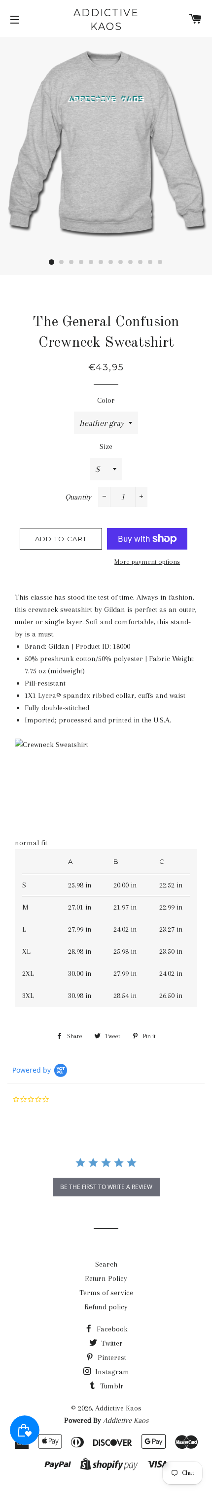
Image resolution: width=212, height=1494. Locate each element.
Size (106, 446)
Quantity (78, 497)
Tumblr (111, 1386)
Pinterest (111, 1357)
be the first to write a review (106, 1187)
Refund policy (106, 1306)
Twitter (111, 1343)
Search (106, 1264)
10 (140, 262)
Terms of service (106, 1292)
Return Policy (106, 1278)
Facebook (111, 1329)
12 (160, 262)
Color (106, 400)
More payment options (147, 561)
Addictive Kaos (106, 19)
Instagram (111, 1371)
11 (150, 262)
